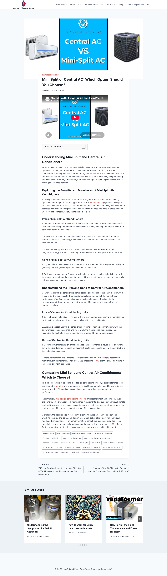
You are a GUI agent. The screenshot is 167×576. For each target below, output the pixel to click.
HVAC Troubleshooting (87, 5)
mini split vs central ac (91, 447)
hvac (75, 443)
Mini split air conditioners (82, 249)
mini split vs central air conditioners (85, 452)
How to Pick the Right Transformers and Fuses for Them (123, 528)
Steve (73, 533)
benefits (59, 386)
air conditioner (59, 199)
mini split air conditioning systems (70, 399)
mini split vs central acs (112, 447)
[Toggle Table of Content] (82, 147)
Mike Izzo (47, 90)
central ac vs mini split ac (82, 433)
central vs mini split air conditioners (56, 443)
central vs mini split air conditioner (97, 438)
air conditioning (97, 202)
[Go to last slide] (27, 519)
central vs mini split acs (72, 438)
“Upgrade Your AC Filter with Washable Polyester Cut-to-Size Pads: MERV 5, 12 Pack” (107, 467)
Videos (72, 5)
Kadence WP (106, 569)
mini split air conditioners (52, 447)
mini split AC (95, 443)
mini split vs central (72, 447)
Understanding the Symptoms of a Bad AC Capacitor (40, 528)
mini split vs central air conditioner (56, 452)
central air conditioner (103, 433)
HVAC (96, 361)
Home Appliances (136, 5)
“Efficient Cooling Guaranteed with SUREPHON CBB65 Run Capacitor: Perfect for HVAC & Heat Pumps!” (59, 469)
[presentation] (42, 507)
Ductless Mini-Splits (51, 75)
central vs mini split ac (51, 438)
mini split (84, 443)
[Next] (140, 519)
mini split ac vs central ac (113, 443)
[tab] (79, 545)
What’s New (61, 5)
